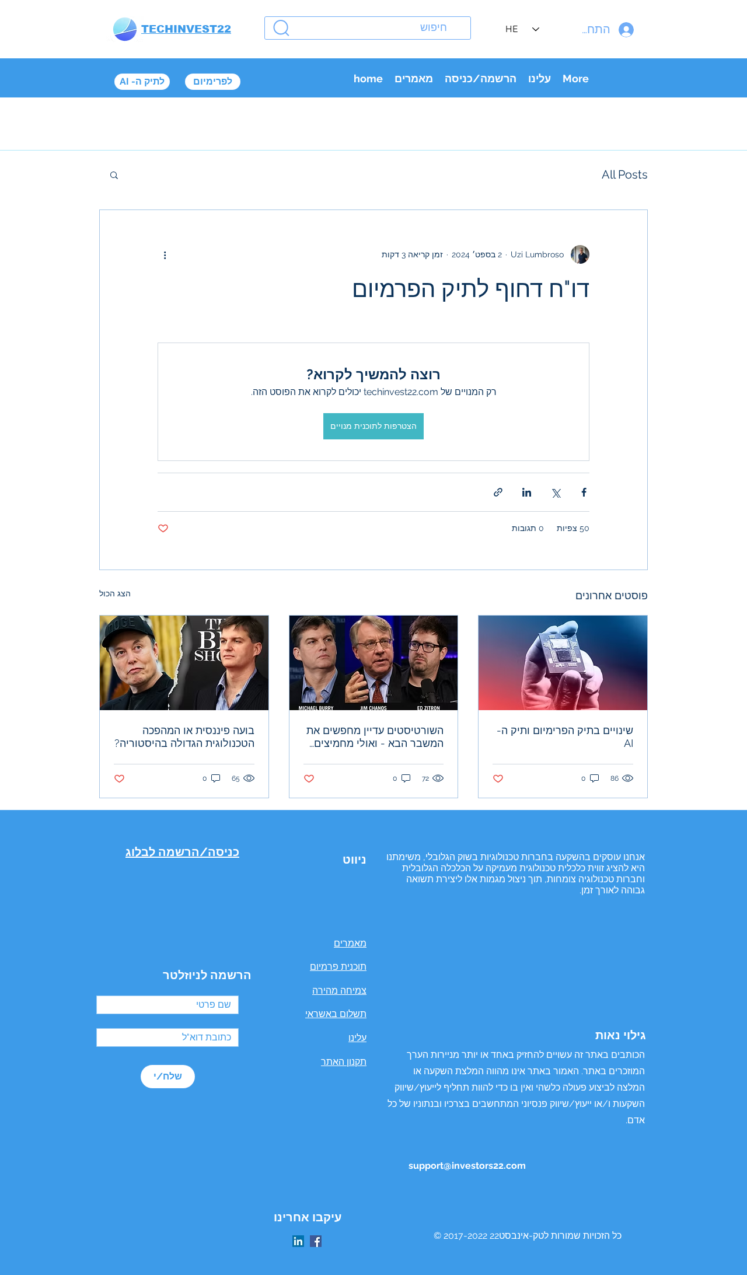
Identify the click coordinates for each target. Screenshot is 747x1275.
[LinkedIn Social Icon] (298, 1241)
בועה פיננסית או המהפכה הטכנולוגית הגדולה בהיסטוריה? (184, 736)
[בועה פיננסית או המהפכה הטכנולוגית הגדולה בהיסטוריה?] (184, 663)
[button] (114, 174)
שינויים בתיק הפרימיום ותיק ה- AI (565, 736)
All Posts (625, 174)
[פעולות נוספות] (165, 254)
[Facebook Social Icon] (316, 1241)
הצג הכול (115, 593)
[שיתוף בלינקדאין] (526, 492)
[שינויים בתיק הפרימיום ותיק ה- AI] (563, 663)
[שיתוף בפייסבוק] (583, 492)
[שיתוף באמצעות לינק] (498, 492)
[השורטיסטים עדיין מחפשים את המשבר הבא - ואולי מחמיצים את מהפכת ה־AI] (373, 663)
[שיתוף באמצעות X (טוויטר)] (555, 492)
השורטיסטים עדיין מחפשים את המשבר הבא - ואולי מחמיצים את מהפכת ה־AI (375, 737)
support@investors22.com (467, 1165)
